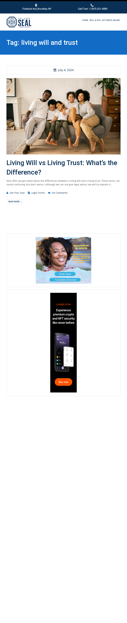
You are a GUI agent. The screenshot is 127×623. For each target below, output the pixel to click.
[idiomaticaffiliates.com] (63, 260)
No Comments (60, 192)
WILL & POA (95, 20)
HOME (85, 20)
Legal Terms (38, 192)
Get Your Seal (17, 192)
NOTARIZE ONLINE (111, 20)
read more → (15, 201)
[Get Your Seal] (19, 22)
